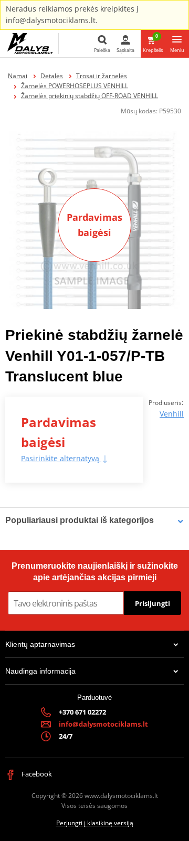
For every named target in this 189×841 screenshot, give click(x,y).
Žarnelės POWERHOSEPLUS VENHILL (74, 85)
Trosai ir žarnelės (101, 75)
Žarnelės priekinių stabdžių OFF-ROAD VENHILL (89, 95)
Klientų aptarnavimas (40, 644)
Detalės (51, 75)
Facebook (36, 774)
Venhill (172, 414)
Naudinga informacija (40, 671)
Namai (17, 75)
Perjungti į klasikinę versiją (94, 822)
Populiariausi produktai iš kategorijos (79, 520)
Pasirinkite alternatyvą (61, 458)
